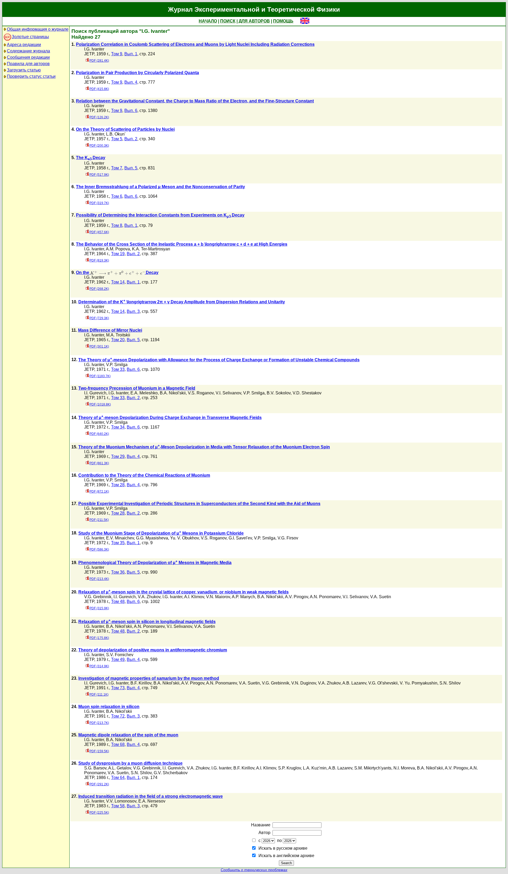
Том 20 (118, 339)
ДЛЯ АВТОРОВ (254, 21)
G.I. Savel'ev (240, 538)
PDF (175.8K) (99, 638)
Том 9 (116, 54)
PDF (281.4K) (99, 60)
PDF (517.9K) (99, 175)
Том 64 (118, 777)
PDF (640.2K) (99, 434)
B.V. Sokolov (279, 393)
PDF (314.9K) (99, 666)
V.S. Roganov (201, 393)
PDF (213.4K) (99, 579)
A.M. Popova (118, 249)
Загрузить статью (24, 70)
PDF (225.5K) (99, 812)
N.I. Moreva (404, 768)
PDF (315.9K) (99, 608)
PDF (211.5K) (99, 520)
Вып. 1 (130, 54)
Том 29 (118, 456)
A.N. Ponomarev (325, 596)
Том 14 (118, 282)
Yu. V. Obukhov (184, 538)
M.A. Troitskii (118, 335)
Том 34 (118, 427)
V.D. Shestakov (307, 393)
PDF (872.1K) (99, 491)
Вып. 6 (130, 110)
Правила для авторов (28, 63)
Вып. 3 (133, 311)
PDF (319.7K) (99, 203)
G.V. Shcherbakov (171, 773)
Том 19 (118, 253)
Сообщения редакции (28, 57)
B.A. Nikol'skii (173, 393)
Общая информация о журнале (38, 29)
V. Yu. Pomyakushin (418, 683)
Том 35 (118, 542)
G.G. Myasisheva (152, 538)
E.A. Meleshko (144, 393)
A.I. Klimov (194, 596)
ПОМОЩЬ (283, 21)
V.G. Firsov (288, 538)
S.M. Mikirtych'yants (372, 768)
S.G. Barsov (95, 768)
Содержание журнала (28, 51)
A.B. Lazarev (354, 683)
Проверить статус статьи (31, 76)
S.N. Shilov (450, 683)
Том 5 (116, 139)
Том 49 (118, 659)
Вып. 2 (130, 139)
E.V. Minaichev (120, 538)
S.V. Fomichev (119, 654)
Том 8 (116, 225)
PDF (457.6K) (99, 232)
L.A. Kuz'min (314, 768)
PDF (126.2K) (99, 117)
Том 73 (118, 688)
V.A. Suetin (380, 596)
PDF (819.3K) (99, 260)
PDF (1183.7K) (100, 376)
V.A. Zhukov (149, 596)
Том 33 (118, 369)
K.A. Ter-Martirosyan (151, 249)
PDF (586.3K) (99, 549)
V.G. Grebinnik (97, 596)
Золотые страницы (30, 36)
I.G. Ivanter (94, 49)
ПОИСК (227, 21)
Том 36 (118, 572)
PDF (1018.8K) (100, 404)
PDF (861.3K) (99, 463)
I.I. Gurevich (95, 393)
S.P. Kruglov (289, 768)
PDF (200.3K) (99, 145)
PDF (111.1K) (98, 694)
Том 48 (118, 601)
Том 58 (118, 806)
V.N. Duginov (303, 683)
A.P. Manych (243, 596)
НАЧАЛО (208, 21)
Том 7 (116, 168)
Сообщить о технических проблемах (254, 870)
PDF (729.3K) (99, 318)
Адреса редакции (24, 44)
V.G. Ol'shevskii (383, 683)
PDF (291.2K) (99, 784)
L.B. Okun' (115, 134)
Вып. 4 (130, 82)
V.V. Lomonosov (121, 801)
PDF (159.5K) (99, 751)
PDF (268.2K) (99, 289)
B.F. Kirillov (140, 683)
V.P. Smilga (117, 364)
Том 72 (118, 716)
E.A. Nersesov (151, 801)
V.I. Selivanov (228, 393)
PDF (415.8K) (99, 89)
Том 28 (118, 485)
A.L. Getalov (119, 768)
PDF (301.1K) (99, 346)
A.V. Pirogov (296, 596)
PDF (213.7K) (99, 723)
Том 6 (116, 196)
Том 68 (118, 744)
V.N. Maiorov (218, 596)
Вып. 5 (130, 168)
